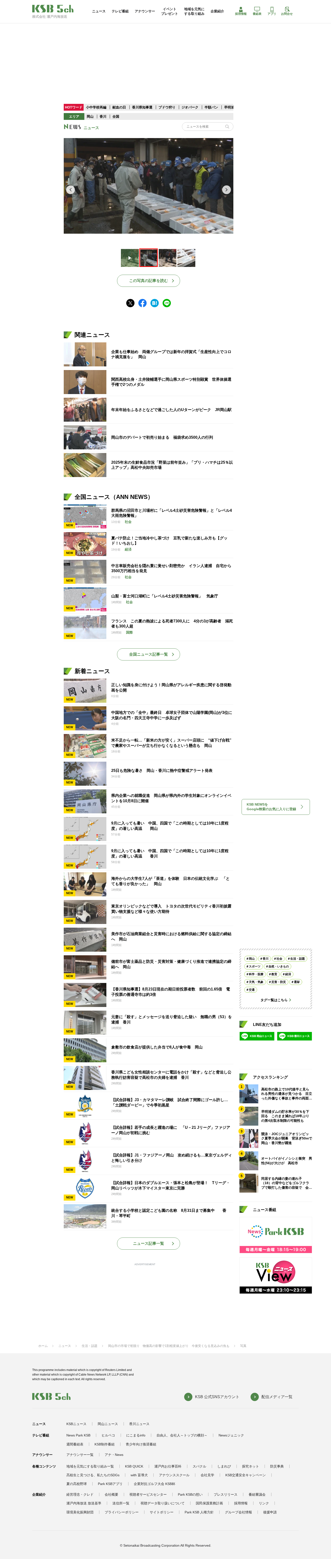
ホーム (43, 1346)
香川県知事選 (142, 107)
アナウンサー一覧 (80, 1455)
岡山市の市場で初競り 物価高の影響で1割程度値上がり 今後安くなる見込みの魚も (168, 1346)
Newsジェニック (231, 1435)
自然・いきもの (278, 966)
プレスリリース (225, 1494)
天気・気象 (256, 982)
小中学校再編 (96, 107)
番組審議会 (257, 1494)
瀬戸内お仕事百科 (167, 1466)
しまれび (224, 1466)
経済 (288, 974)
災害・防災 (278, 982)
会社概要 (111, 1494)
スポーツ (254, 966)
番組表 (257, 14)
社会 (279, 958)
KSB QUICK (134, 1466)
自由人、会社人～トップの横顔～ (182, 1435)
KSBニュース (76, 1424)
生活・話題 (297, 958)
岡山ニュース (108, 1424)
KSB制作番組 (105, 1444)
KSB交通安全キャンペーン (245, 1475)
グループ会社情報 (238, 1512)
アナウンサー (145, 11)
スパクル (199, 1466)
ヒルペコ (108, 1435)
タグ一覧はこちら (274, 1000)
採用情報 (241, 14)
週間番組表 (74, 1444)
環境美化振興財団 (80, 1512)
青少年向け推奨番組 (141, 1444)
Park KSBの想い (190, 1494)
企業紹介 (217, 11)
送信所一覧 (120, 1503)
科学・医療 (256, 974)
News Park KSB (78, 1435)
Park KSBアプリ (110, 1484)
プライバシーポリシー (122, 1512)
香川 (103, 116)
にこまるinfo (135, 1435)
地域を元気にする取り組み (194, 11)
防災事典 (277, 1466)
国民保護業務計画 (209, 1503)
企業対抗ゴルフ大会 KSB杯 (154, 1484)
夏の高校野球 (76, 1484)
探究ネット (250, 1466)
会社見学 (207, 1475)
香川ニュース (139, 1424)
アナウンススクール (174, 1475)
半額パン (211, 107)
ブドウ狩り (166, 107)
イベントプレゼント (169, 11)
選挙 (297, 982)
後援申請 (270, 1512)
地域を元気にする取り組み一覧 (90, 1466)
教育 (274, 974)
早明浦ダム (232, 107)
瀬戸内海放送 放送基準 (83, 1503)
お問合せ (287, 14)
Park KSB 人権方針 (199, 1512)
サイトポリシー (161, 1512)
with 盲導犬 (139, 1475)
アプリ (272, 14)
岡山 (90, 116)
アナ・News (114, 1455)
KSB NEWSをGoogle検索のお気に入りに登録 (271, 806)
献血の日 (119, 107)
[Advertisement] (165, 57)
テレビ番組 (120, 11)
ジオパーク (189, 107)
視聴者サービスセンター (148, 1494)
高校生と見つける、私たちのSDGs (92, 1475)
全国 (115, 116)
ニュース (99, 11)
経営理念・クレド (80, 1494)
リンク (264, 1503)
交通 (252, 989)
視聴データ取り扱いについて (163, 1503)
